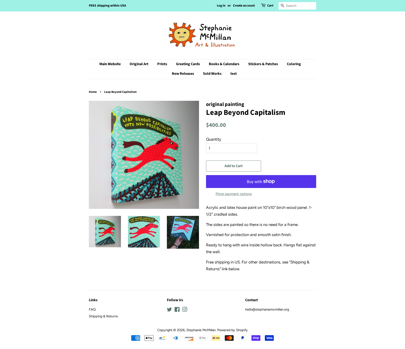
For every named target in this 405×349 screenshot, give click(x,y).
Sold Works (212, 73)
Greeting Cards (188, 64)
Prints (162, 64)
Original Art (139, 64)
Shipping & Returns (103, 316)
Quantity (213, 139)
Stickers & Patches (263, 64)
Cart (270, 5)
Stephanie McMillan (201, 330)
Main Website (110, 64)
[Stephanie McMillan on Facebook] (177, 310)
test (233, 73)
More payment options (234, 194)
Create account (244, 5)
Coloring (294, 64)
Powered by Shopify (232, 330)
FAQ (92, 309)
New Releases (183, 73)
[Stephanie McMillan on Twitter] (169, 310)
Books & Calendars (224, 64)
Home (93, 92)
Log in (221, 5)
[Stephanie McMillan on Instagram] (184, 310)
